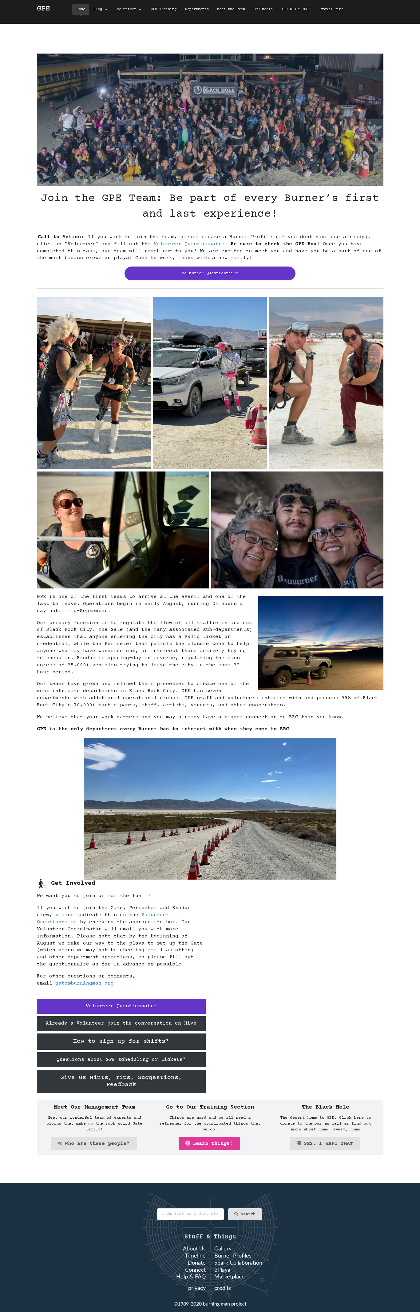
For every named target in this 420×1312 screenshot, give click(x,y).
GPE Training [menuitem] (163, 9)
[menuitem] (101, 9)
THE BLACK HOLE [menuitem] (296, 9)
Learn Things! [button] (213, 1143)
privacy (197, 1288)
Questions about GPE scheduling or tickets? (121, 1059)
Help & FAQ (191, 1276)
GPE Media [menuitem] (263, 9)
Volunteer (126, 9)
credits (222, 1288)
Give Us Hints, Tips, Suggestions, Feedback (121, 1081)
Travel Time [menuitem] (331, 9)
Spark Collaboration (238, 1263)
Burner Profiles (233, 1255)
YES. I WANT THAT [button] (328, 1143)
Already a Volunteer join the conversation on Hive (121, 1023)
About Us (194, 1248)
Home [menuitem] (81, 9)
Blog (97, 9)
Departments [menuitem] (197, 9)
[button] (94, 1143)
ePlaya (222, 1270)
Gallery (223, 1248)
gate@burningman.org (84, 983)
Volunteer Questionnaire (189, 244)
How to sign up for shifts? (121, 1041)
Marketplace (229, 1276)
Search (248, 1214)
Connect (195, 1270)
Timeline (195, 1255)
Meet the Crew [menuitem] (231, 9)
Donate (197, 1263)
